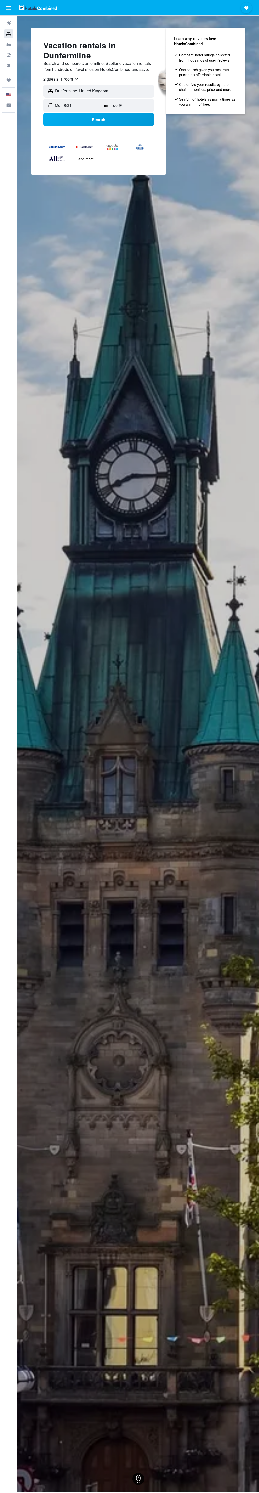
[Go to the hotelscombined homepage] (38, 7)
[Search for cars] (8, 45)
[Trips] (8, 80)
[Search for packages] (8, 55)
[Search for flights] (8, 23)
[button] (8, 7)
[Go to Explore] (8, 66)
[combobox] (61, 79)
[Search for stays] (8, 34)
